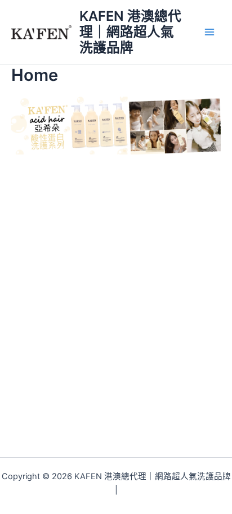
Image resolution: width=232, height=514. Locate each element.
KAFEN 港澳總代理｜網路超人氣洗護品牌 (130, 32)
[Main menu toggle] (209, 32)
